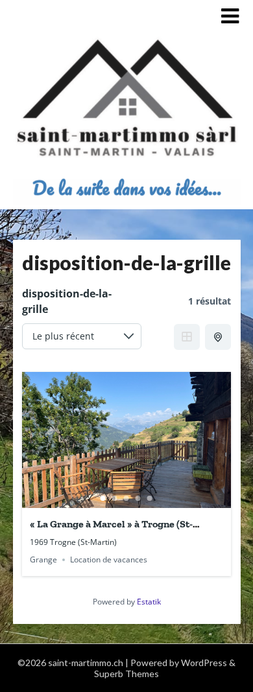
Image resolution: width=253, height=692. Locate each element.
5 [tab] (149, 498)
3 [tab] (126, 498)
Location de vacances (108, 559)
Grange (43, 559)
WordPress (204, 662)
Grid (187, 337)
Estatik (149, 601)
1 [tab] (103, 498)
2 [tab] (114, 498)
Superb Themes (126, 673)
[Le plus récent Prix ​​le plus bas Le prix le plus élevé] (81, 336)
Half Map (218, 337)
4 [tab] (138, 498)
